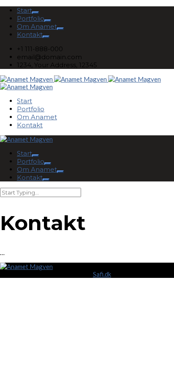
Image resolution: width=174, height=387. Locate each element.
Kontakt (30, 34)
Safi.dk (102, 274)
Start (24, 10)
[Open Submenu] (35, 12)
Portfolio (30, 18)
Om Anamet (37, 26)
